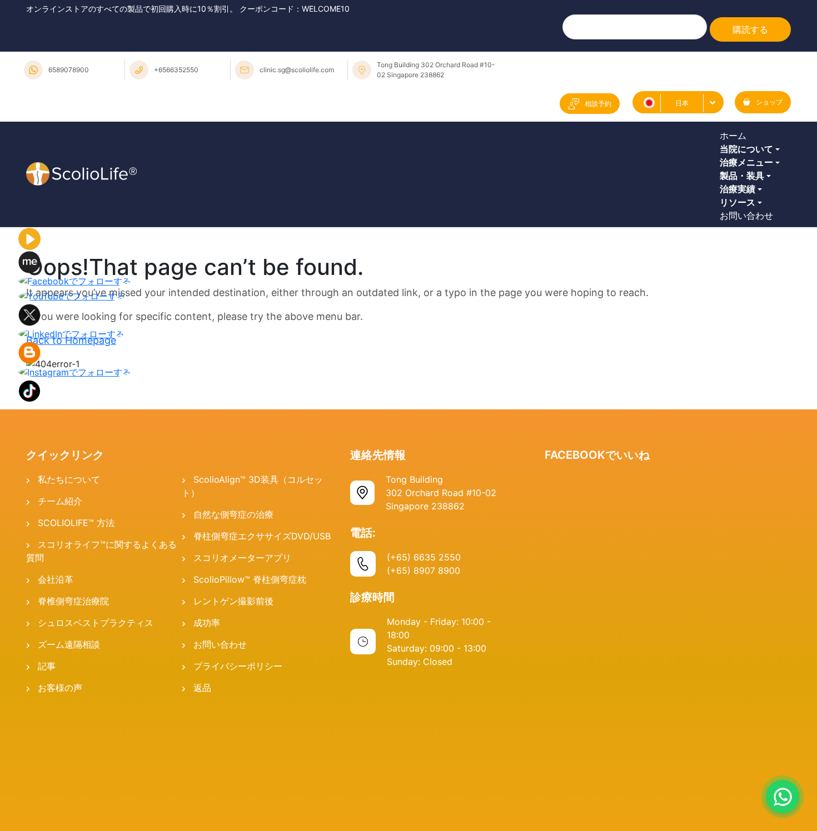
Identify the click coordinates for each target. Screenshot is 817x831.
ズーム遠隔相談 (69, 764)
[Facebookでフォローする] (75, 401)
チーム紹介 (60, 621)
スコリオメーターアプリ (242, 678)
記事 (47, 786)
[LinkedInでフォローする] (71, 453)
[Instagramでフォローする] (75, 491)
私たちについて (69, 599)
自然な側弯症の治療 (233, 634)
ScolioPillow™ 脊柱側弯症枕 (249, 699)
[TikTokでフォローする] (29, 510)
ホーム (736, 143)
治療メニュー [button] (749, 205)
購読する (750, 29)
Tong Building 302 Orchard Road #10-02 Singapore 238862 (436, 70)
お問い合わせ (749, 327)
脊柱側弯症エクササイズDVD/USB (262, 656)
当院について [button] (749, 174)
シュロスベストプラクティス (95, 743)
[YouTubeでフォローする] (72, 415)
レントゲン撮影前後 (233, 721)
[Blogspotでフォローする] (29, 472)
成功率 (206, 743)
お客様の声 (60, 808)
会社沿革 (55, 699)
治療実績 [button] (740, 266)
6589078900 (68, 70)
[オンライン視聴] (29, 358)
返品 (202, 808)
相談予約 (598, 103)
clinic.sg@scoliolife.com (297, 70)
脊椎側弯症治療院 (73, 721)
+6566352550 (176, 70)
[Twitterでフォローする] (29, 434)
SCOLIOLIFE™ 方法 (76, 643)
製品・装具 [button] (745, 235)
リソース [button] (740, 296)
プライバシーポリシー (237, 786)
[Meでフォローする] (29, 381)
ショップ (769, 102)
